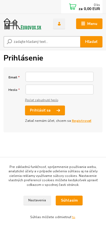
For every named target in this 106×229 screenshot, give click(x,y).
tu (73, 217)
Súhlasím (69, 200)
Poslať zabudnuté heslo (41, 100)
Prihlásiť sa (41, 110)
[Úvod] (24, 23)
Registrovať (81, 121)
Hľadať (91, 41)
